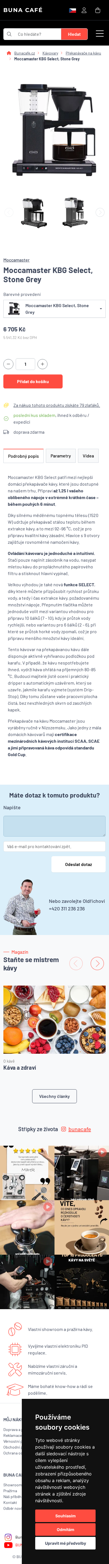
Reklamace (12, 1435)
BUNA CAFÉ (23, 10)
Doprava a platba (17, 1429)
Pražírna (10, 1490)
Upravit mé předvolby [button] (65, 1543)
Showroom (12, 1484)
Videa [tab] (88, 455)
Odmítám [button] (65, 1529)
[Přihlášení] (83, 10)
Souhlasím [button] (65, 1515)
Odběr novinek (15, 1508)
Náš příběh (12, 1496)
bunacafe (79, 1129)
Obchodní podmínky (20, 1447)
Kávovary (50, 53)
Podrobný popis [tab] (23, 456)
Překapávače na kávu (83, 53)
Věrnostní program (19, 1441)
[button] (100, 34)
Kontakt (10, 1502)
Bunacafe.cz (24, 53)
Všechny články (54, 1096)
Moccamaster (16, 259)
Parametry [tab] (61, 455)
